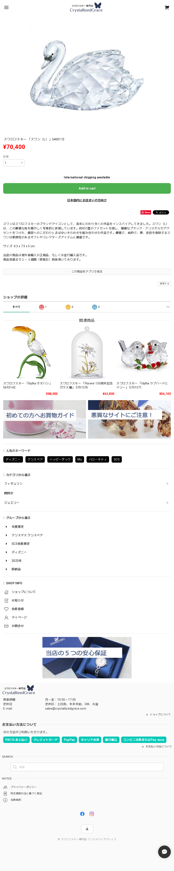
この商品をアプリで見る (87, 271)
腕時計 (8, 493)
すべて (16, 306)
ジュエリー (12, 502)
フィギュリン (13, 483)
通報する (164, 283)
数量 (6, 156)
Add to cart (87, 188)
